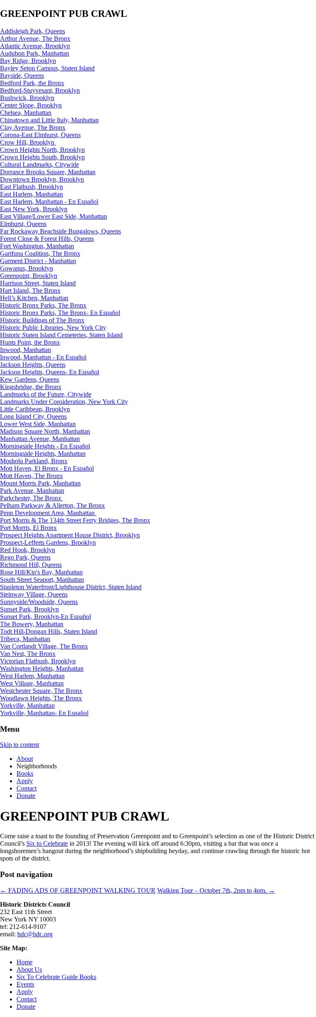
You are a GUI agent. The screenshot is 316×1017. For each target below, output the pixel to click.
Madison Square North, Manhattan (45, 431)
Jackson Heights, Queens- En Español (49, 372)
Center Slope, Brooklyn (31, 105)
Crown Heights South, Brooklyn (42, 157)
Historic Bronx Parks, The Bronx (43, 305)
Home (24, 962)
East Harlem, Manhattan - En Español (49, 201)
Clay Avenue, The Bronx (32, 127)
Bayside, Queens (22, 75)
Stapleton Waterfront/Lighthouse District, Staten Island (71, 586)
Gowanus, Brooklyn (26, 268)
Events (25, 984)
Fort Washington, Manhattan (37, 246)
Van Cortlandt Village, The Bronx (44, 646)
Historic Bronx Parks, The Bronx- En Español (60, 312)
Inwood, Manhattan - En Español (43, 357)
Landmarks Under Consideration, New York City (64, 401)
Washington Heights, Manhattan (42, 668)
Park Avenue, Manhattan (32, 490)
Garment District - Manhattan (38, 260)
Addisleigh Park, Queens (32, 31)
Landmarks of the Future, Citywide (45, 394)
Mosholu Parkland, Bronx (33, 460)
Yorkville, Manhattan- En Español (44, 712)
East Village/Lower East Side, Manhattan (53, 216)
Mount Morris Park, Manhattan (40, 483)
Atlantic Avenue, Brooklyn (35, 45)
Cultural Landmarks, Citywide (39, 164)
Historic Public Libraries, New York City (53, 327)
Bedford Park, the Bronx (32, 82)
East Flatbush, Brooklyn (31, 186)
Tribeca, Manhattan (25, 638)
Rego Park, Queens (25, 557)
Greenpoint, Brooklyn (28, 275)
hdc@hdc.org (35, 934)
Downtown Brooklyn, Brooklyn (42, 179)
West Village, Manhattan (32, 683)
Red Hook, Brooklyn (27, 549)
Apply (24, 780)
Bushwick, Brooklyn (27, 97)
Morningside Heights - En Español (45, 446)
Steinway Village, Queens (33, 594)
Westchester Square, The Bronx (41, 690)
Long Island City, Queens (33, 416)
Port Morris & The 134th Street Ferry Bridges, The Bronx (75, 520)
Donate (25, 795)
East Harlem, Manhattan (31, 194)
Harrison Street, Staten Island (38, 283)
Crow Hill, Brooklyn (28, 142)
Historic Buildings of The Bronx (42, 320)
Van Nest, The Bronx (28, 653)
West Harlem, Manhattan (32, 675)
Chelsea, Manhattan (25, 112)
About (24, 758)
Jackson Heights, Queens (32, 364)
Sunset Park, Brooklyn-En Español (45, 616)
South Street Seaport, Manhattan (42, 579)
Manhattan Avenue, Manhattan (40, 438)
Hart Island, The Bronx (30, 290)
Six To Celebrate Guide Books (56, 976)
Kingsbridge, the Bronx (30, 386)
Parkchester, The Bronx (31, 498)
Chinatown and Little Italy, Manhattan (49, 120)
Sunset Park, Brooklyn (29, 609)
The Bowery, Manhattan (31, 623)
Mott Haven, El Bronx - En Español (47, 468)
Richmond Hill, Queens (31, 564)
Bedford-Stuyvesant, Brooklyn (40, 90)
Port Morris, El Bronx (28, 527)
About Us (29, 969)
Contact (26, 788)
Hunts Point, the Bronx (30, 342)
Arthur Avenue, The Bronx (35, 38)
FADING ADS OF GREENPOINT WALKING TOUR (78, 890)
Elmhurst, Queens (23, 223)
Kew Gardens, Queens (29, 379)
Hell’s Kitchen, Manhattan (34, 297)
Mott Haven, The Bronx (31, 475)
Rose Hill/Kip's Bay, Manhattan (41, 572)
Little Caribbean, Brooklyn (35, 409)
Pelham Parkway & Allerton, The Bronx (52, 505)
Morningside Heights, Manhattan (43, 453)
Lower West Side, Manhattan (38, 423)
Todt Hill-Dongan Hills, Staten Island (48, 631)
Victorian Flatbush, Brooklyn (38, 661)
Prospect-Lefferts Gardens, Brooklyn (48, 542)
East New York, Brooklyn (33, 208)
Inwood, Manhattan (25, 349)
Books (24, 773)
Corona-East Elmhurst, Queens (40, 134)
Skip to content (19, 744)
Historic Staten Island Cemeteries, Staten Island (61, 334)
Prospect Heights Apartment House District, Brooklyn (70, 535)
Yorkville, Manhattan (27, 705)
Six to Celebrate (47, 843)
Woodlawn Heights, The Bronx (41, 698)
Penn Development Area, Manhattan (48, 512)
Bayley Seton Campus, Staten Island (47, 68)
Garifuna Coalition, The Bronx (40, 253)
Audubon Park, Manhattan (34, 53)
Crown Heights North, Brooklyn (42, 149)
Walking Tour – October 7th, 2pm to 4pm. (216, 890)
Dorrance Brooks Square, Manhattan (47, 171)
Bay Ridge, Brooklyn (28, 60)
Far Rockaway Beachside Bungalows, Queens (60, 231)
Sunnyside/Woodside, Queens (39, 601)
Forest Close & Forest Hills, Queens (47, 238)
